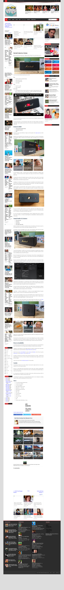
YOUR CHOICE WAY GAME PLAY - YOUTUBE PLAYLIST (8, 26)
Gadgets (40, 55)
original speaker (37, 132)
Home (6, 19)
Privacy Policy (33, 19)
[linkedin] (56, 1)
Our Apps (28, 19)
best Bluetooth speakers (24, 360)
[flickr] (53, 1)
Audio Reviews (32, 55)
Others (17, 19)
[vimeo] (51, 1)
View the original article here (18, 412)
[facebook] (47, 1)
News (20, 19)
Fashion (13, 19)
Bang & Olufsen (28, 349)
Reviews (9, 19)
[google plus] (58, 1)
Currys (24, 353)
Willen (42, 299)
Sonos (35, 349)
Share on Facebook (18, 414)
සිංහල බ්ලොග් (24, 19)
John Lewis (28, 353)
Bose (32, 349)
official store (15, 353)
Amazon (21, 353)
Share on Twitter (27, 414)
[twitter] (49, 1)
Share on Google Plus (37, 414)
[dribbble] (55, 1)
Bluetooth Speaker (37, 55)
